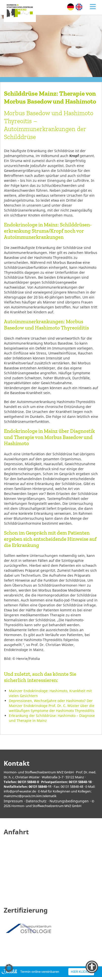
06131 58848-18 (80, 782)
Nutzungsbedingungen (69, 801)
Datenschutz (36, 801)
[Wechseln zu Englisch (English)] (79, 6)
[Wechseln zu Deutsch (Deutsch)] (70, 6)
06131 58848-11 (40, 786)
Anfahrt (16, 832)
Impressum (13, 801)
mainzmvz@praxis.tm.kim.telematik (30, 796)
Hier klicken (81, 971)
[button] (9, 968)
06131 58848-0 (28, 782)
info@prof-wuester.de (20, 791)
